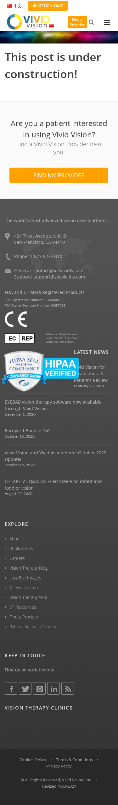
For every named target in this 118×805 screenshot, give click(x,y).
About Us (18, 539)
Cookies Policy (33, 759)
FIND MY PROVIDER (59, 175)
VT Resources (22, 607)
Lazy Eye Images (25, 578)
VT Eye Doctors (24, 587)
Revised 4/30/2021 (59, 786)
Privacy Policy (59, 766)
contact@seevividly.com (58, 270)
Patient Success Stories (32, 627)
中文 (17, 6)
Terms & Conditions (74, 759)
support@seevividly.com (59, 277)
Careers (17, 558)
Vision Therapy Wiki (28, 597)
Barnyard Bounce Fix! (27, 431)
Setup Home (50, 6)
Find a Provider (23, 617)
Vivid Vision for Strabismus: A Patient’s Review (91, 373)
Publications (21, 548)
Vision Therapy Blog (28, 568)
